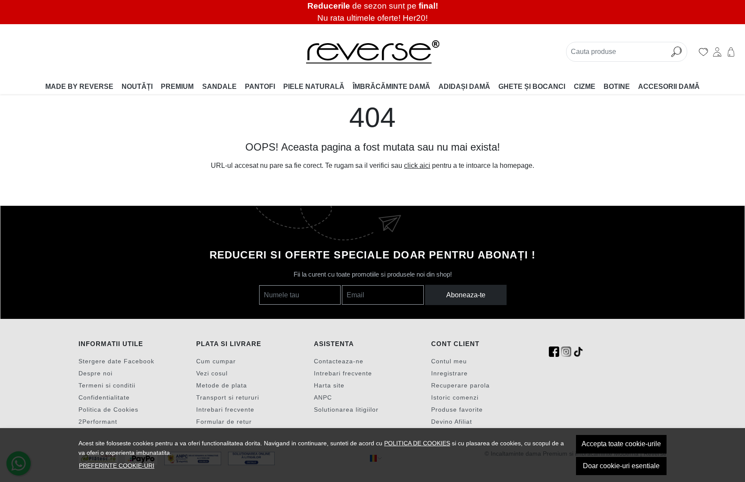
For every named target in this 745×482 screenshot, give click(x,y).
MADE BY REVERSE (79, 86)
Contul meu (449, 361)
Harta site (329, 385)
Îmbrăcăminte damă (391, 86)
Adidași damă (464, 86)
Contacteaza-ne (338, 361)
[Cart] (731, 52)
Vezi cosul (212, 373)
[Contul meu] (717, 52)
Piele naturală (313, 86)
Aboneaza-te (465, 295)
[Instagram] (566, 352)
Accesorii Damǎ (669, 86)
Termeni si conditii (106, 385)
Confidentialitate (104, 397)
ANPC (323, 397)
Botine (617, 86)
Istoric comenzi (455, 397)
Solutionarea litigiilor (346, 409)
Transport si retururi (227, 397)
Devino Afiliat (451, 421)
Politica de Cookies (108, 409)
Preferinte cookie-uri (116, 465)
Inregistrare (449, 373)
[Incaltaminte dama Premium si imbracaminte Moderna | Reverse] (372, 51)
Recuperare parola (460, 385)
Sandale (219, 86)
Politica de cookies (417, 443)
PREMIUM (177, 86)
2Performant (97, 421)
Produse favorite (457, 409)
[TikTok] (578, 352)
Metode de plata (221, 385)
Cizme (584, 86)
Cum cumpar (216, 361)
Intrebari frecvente (225, 409)
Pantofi (260, 86)
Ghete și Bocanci (531, 86)
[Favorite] (703, 52)
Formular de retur (224, 421)
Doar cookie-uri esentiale (621, 465)
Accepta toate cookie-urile (621, 443)
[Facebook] (554, 352)
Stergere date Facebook (116, 361)
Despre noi (95, 373)
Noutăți (137, 86)
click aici (417, 165)
